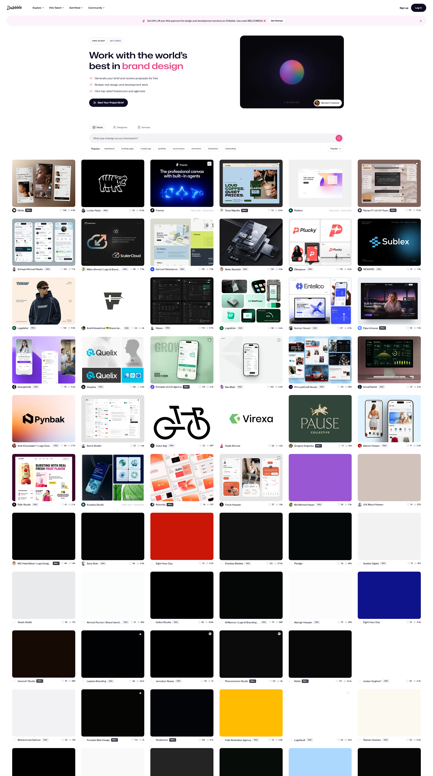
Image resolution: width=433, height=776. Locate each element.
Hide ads (196, 210)
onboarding (230, 148)
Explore (37, 7)
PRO (28, 210)
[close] (420, 21)
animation (196, 148)
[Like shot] (70, 201)
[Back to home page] (14, 8)
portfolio (162, 148)
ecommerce (178, 148)
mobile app (146, 148)
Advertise (208, 210)
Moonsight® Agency (329, 103)
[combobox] (211, 138)
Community (95, 7)
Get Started (277, 20)
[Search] (339, 138)
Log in (418, 7)
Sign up (404, 7)
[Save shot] (63, 201)
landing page (127, 148)
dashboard (109, 148)
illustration (213, 148)
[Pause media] (245, 103)
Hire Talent (55, 7)
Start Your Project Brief (111, 102)
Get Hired (74, 7)
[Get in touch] (56, 201)
